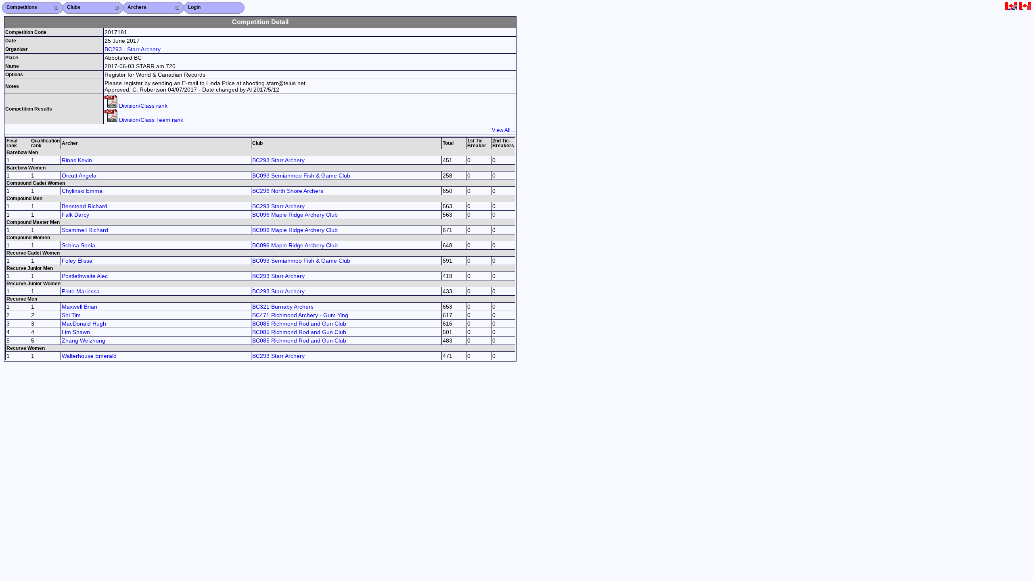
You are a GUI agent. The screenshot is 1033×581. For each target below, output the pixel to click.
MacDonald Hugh (84, 323)
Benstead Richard (84, 206)
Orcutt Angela (79, 175)
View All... (503, 130)
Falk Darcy (75, 214)
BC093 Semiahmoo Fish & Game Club (301, 175)
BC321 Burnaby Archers (283, 306)
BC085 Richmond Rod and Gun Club (299, 323)
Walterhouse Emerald (89, 356)
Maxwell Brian (79, 306)
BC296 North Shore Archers (287, 191)
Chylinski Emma (82, 191)
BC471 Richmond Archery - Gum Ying (300, 315)
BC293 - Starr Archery (133, 49)
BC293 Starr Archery (278, 160)
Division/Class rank (142, 105)
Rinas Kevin (77, 160)
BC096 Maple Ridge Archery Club (295, 214)
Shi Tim (71, 315)
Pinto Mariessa (81, 291)
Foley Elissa (77, 260)
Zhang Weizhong (83, 340)
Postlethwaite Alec (85, 276)
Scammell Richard (85, 230)
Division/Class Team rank (150, 120)
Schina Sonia (78, 245)
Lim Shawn (76, 332)
